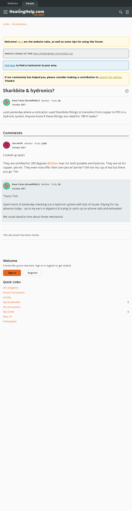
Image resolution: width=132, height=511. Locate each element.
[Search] (121, 12)
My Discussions (11, 307)
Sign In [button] (12, 272)
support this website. (110, 77)
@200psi (52, 163)
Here (20, 41)
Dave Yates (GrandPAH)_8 (26, 100)
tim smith (17, 143)
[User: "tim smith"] (6, 145)
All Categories (10, 287)
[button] (127, 91)
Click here (10, 65)
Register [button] (33, 272)
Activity (7, 297)
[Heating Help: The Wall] (27, 12)
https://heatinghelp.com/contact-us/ (53, 53)
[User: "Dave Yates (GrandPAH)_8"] (6, 102)
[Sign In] (127, 12)
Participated (9, 321)
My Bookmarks (66, 302)
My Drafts (66, 311)
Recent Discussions (14, 292)
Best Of (7, 316)
